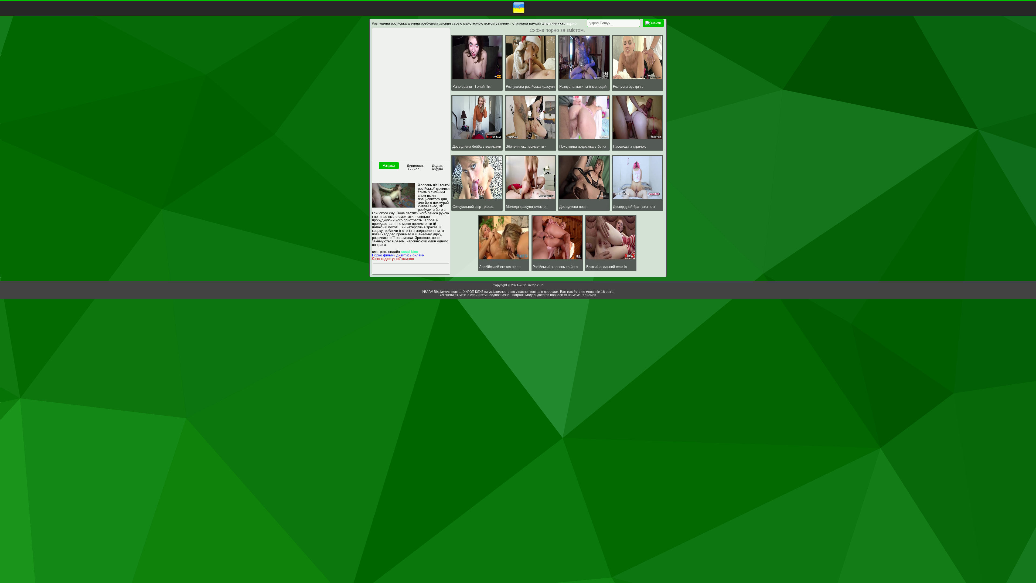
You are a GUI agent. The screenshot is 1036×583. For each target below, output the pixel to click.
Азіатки (389, 166)
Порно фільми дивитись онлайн (398, 255)
